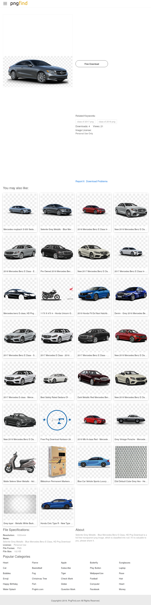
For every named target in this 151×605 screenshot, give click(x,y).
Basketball (37, 567)
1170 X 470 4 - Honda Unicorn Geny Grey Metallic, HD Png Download (73, 313)
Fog (34, 573)
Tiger (63, 573)
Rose (121, 573)
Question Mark (68, 589)
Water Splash (9, 589)
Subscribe (66, 567)
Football (93, 578)
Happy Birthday (10, 583)
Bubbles (7, 573)
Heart (5, 562)
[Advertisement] (37, 35)
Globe (64, 583)
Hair (121, 578)
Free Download (91, 63)
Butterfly (94, 562)
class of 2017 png (85, 121)
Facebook (94, 589)
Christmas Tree (39, 578)
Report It (80, 181)
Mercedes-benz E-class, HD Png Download (24, 313)
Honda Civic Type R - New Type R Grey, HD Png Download (68, 523)
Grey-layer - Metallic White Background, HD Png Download (31, 523)
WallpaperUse (96, 573)
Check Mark (67, 578)
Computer (95, 583)
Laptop (122, 567)
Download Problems (96, 181)
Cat (4, 567)
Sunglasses (124, 562)
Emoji (5, 578)
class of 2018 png (107, 121)
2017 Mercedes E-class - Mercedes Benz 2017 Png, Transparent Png (36, 397)
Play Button (95, 567)
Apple (64, 562)
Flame (35, 562)
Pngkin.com (38, 589)
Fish (34, 583)
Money (122, 589)
